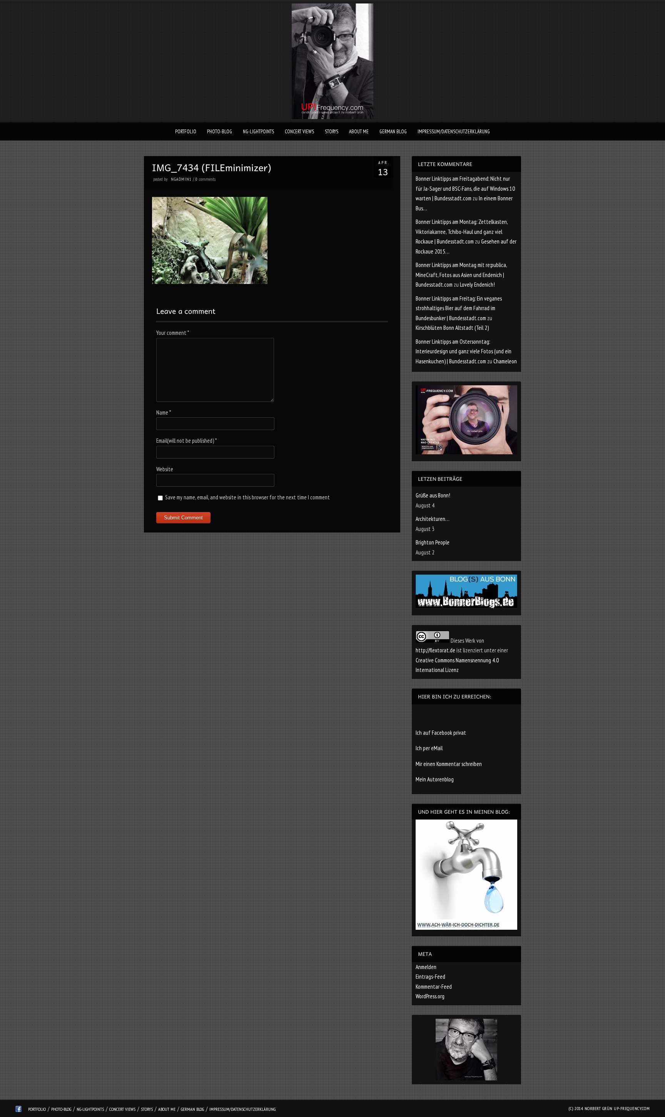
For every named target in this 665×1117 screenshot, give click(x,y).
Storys (331, 131)
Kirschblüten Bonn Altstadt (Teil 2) (452, 327)
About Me (359, 131)
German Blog (393, 131)
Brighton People (432, 542)
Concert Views (299, 131)
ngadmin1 (181, 179)
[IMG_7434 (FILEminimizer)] (209, 282)
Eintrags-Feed (430, 976)
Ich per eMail (429, 748)
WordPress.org (430, 996)
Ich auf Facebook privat (441, 732)
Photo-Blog (219, 131)
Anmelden (426, 967)
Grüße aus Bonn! (433, 495)
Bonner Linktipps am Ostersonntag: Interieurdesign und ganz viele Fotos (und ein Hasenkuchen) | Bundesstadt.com (463, 351)
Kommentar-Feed (434, 986)
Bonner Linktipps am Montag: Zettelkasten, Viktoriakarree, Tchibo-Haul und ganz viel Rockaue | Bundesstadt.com (462, 231)
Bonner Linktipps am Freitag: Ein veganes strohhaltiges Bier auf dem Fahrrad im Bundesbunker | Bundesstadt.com (459, 308)
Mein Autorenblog (435, 779)
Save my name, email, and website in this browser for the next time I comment (247, 497)
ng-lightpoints (258, 131)
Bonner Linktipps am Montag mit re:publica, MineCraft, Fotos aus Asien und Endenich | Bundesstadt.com (461, 274)
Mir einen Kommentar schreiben (449, 764)
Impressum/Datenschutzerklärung (454, 131)
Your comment (172, 332)
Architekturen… (432, 518)
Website (164, 469)
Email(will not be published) (186, 440)
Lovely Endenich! (477, 284)
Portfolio (185, 131)
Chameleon (505, 361)
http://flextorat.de (435, 650)
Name (163, 412)
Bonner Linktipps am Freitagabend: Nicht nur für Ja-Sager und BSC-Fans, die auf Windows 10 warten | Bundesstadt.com (465, 188)
